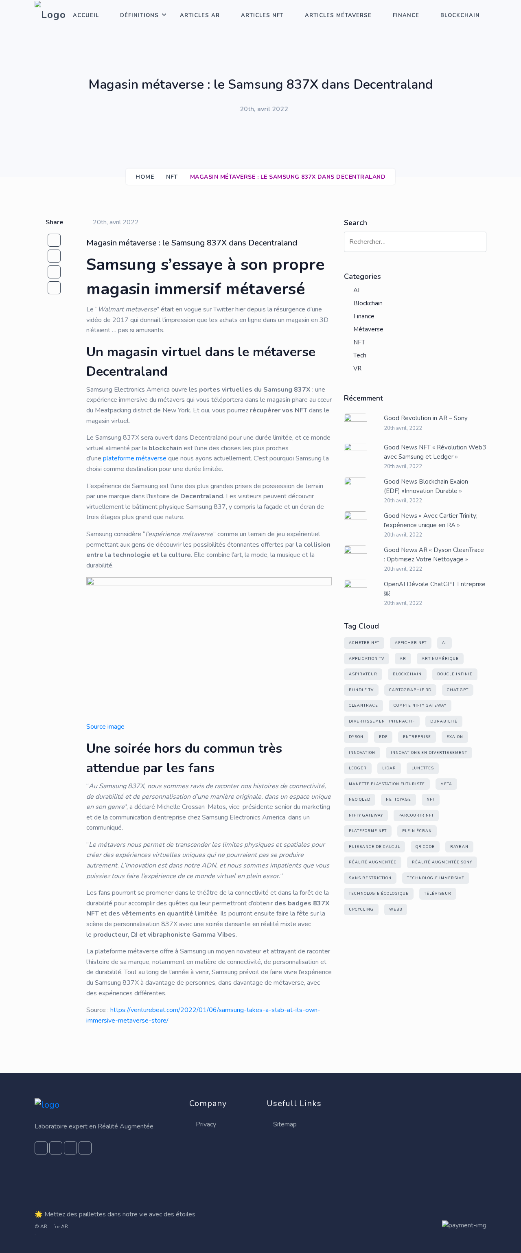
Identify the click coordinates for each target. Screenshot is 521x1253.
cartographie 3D (410, 690)
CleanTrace (363, 705)
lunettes (423, 768)
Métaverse (368, 329)
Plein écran (417, 830)
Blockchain (460, 15)
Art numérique (440, 658)
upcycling (361, 909)
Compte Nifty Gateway (420, 705)
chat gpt (457, 690)
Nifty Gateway (366, 815)
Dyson (356, 736)
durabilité (444, 721)
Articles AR (200, 15)
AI (356, 290)
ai (444, 642)
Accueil (86, 15)
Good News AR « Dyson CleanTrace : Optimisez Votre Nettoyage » (434, 554)
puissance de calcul (374, 846)
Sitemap (285, 1124)
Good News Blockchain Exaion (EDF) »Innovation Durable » (426, 486)
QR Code (425, 846)
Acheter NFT (364, 642)
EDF (383, 736)
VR (357, 368)
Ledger (358, 768)
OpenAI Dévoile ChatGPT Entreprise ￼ (435, 589)
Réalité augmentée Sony (442, 862)
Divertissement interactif (382, 721)
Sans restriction (370, 878)
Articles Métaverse (338, 15)
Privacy (206, 1124)
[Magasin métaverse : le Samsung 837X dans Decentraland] (54, 256)
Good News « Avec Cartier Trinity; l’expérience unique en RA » (430, 520)
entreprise (417, 736)
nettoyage (398, 799)
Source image (105, 726)
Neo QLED (359, 799)
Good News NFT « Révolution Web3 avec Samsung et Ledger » (435, 452)
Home (145, 177)
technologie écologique (379, 893)
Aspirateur (363, 674)
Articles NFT (262, 15)
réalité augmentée (372, 862)
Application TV (366, 658)
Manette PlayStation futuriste (387, 784)
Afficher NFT (411, 642)
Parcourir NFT (416, 815)
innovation (362, 752)
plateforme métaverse (134, 458)
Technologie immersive (435, 878)
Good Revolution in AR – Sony (426, 418)
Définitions (139, 15)
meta (446, 784)
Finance (406, 15)
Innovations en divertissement (429, 752)
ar (403, 658)
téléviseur (437, 893)
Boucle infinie (455, 674)
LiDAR (389, 768)
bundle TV (361, 690)
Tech (359, 355)
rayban (459, 846)
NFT (172, 177)
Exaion (455, 736)
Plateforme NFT (368, 830)
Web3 (395, 909)
